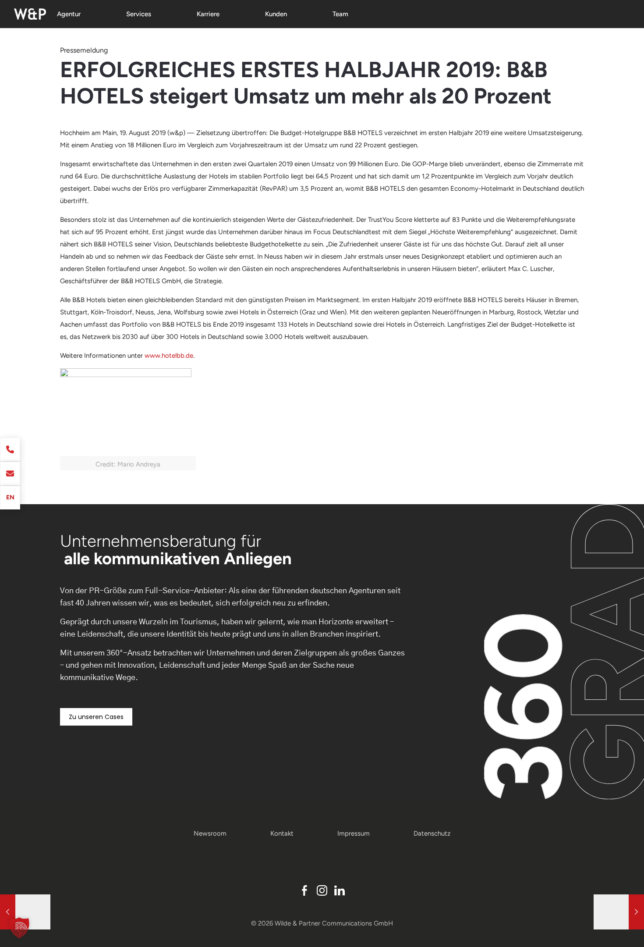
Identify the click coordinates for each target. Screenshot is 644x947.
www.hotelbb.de (169, 356)
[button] (19, 927)
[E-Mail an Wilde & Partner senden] (10, 473)
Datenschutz (432, 833)
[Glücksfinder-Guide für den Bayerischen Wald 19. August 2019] (619, 911)
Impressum (353, 833)
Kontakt (282, 833)
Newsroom (210, 833)
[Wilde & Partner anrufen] (10, 449)
